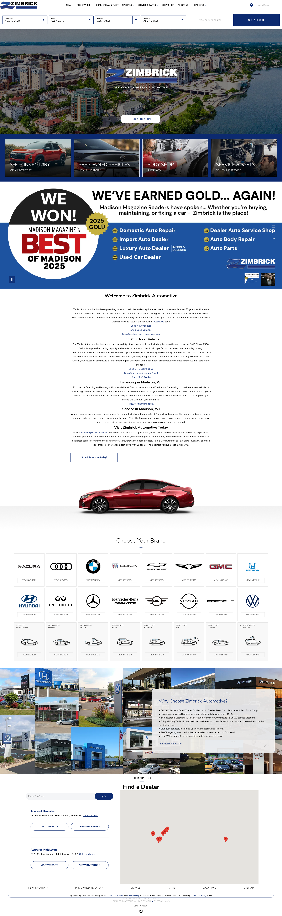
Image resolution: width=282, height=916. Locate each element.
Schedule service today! (94, 457)
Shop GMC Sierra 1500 (141, 369)
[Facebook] (141, 911)
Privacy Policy (133, 895)
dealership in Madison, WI (94, 432)
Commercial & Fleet (107, 5)
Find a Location (141, 119)
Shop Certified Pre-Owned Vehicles (141, 334)
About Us (183, 5)
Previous (253, 280)
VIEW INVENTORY (29, 580)
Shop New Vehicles (141, 325)
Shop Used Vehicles (141, 330)
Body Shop (168, 5)
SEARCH (256, 20)
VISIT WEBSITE (49, 826)
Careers (199, 5)
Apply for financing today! (141, 403)
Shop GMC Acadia (141, 377)
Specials (127, 5)
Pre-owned (83, 5)
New (68, 5)
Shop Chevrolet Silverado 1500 (141, 373)
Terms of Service (116, 895)
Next (268, 280)
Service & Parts (147, 5)
